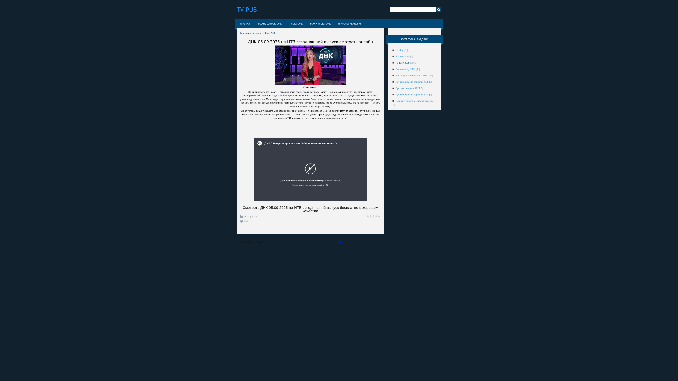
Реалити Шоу (403, 56)
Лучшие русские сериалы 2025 (412, 82)
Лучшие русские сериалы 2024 (412, 94)
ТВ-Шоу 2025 (268, 33)
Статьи (255, 33)
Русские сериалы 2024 (408, 88)
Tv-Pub (247, 9)
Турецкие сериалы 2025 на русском (414, 101)
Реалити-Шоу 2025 (405, 69)
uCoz (341, 242)
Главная (244, 33)
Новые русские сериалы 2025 (411, 75)
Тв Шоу (399, 50)
